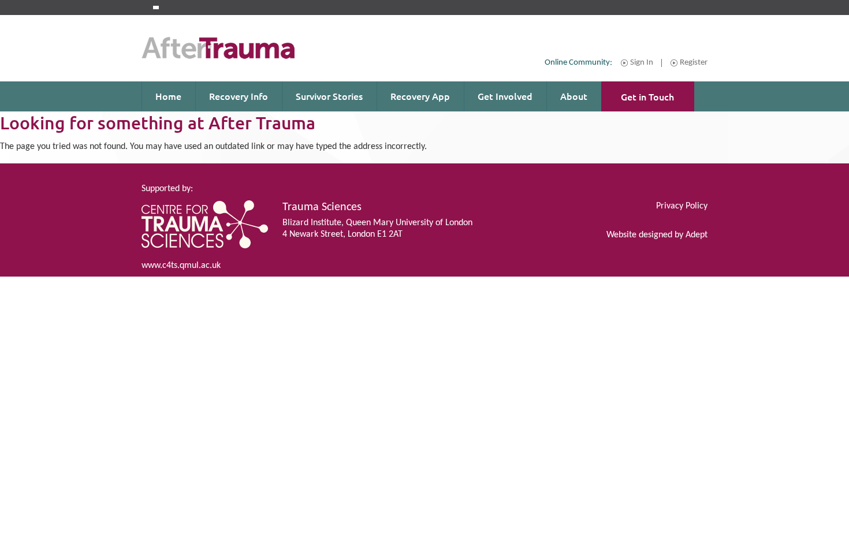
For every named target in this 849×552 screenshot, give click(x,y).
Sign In (641, 63)
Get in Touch (647, 96)
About (573, 95)
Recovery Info (238, 95)
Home (168, 95)
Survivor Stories (329, 95)
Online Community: (578, 62)
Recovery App (420, 95)
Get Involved (505, 95)
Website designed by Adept (657, 235)
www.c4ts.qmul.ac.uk (181, 265)
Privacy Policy (682, 206)
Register (694, 63)
